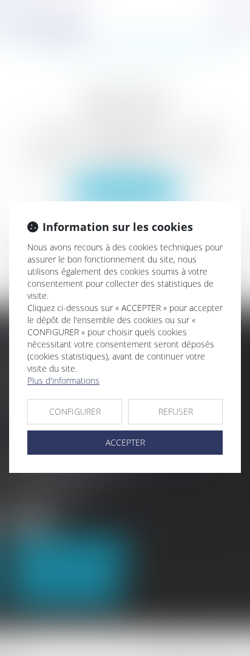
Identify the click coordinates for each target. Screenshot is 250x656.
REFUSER (175, 411)
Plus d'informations (63, 380)
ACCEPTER (125, 442)
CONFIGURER (75, 411)
